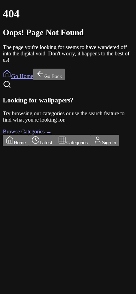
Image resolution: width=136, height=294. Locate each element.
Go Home (22, 76)
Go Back (53, 76)
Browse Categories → (27, 131)
